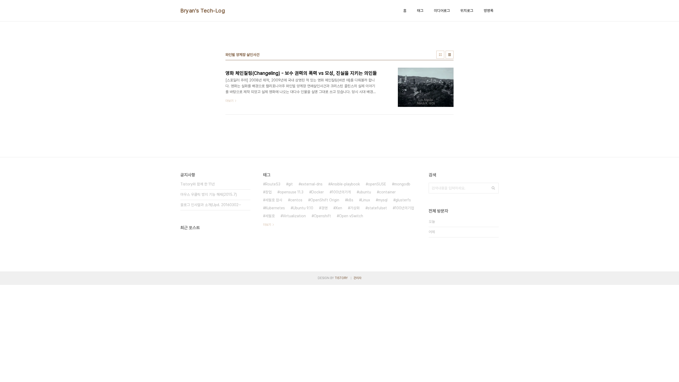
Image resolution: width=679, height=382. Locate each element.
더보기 (267, 225)
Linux (365, 200)
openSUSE (377, 184)
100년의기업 (404, 208)
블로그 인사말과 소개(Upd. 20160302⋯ (210, 205)
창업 (268, 192)
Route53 (272, 184)
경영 (324, 208)
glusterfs (403, 200)
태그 (420, 10)
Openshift (322, 216)
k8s (350, 200)
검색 (493, 188)
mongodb (402, 184)
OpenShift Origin (324, 200)
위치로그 (466, 10)
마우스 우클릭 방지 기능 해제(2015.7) (208, 194)
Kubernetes (275, 208)
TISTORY (341, 278)
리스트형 (450, 55)
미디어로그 (442, 10)
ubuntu (365, 192)
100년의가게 (341, 192)
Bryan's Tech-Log (202, 10)
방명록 (488, 10)
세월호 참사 (273, 200)
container (387, 192)
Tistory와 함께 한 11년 (197, 184)
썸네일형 (440, 55)
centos (296, 200)
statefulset (377, 208)
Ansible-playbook (345, 184)
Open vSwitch (351, 216)
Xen (339, 208)
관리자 (358, 278)
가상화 (355, 208)
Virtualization (294, 216)
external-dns (312, 184)
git (290, 184)
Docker (317, 192)
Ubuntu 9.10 (303, 208)
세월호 (270, 216)
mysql (383, 200)
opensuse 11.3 (291, 192)
